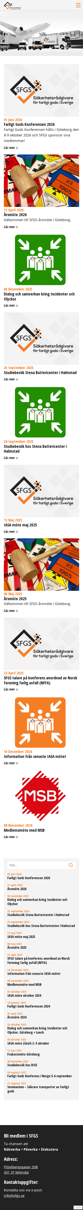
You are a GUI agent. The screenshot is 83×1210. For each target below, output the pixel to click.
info (41, 107)
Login (78, 1207)
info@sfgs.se (14, 1195)
